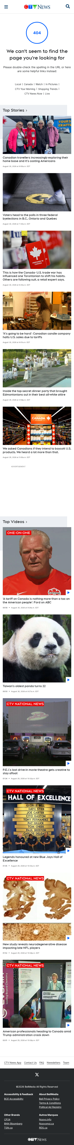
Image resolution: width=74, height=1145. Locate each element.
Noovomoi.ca (46, 1123)
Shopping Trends (47, 88)
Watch (39, 84)
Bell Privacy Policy (49, 1098)
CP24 (7, 1119)
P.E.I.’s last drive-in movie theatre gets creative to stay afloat (36, 771)
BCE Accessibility (13, 1098)
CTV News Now (33, 93)
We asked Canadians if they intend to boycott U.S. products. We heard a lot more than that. (37, 450)
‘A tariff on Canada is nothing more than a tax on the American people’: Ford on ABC (36, 600)
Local (18, 84)
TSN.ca (8, 1127)
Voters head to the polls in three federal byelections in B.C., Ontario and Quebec (30, 216)
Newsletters (53, 1062)
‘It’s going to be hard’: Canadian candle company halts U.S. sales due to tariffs (36, 335)
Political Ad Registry (50, 1107)
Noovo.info (45, 1119)
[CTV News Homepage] (37, 7)
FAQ (41, 1062)
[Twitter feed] (37, 1075)
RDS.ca (43, 1127)
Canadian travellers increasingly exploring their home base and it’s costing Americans (35, 159)
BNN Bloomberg (13, 1123)
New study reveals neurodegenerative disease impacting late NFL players (35, 946)
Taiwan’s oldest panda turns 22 (24, 686)
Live (47, 93)
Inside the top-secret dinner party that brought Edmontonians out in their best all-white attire (35, 392)
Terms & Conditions (50, 1102)
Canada (28, 84)
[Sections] (6, 6)
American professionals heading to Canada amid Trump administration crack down (37, 1033)
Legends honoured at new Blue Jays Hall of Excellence (32, 858)
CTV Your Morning (25, 88)
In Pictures (51, 84)
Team (66, 1062)
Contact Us (30, 1062)
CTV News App (12, 1062)
